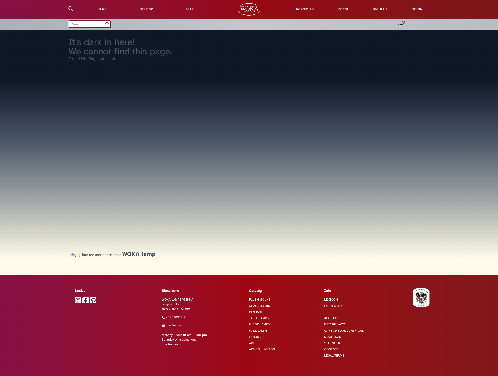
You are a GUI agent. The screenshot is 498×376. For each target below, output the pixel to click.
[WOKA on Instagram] (78, 300)
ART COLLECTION (262, 349)
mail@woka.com (176, 325)
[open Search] (70, 8)
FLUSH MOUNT (259, 300)
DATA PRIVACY (334, 324)
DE (414, 9)
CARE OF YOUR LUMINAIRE (344, 331)
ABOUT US (379, 9)
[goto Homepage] (249, 9)
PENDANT (256, 312)
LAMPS (101, 9)
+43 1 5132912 (175, 317)
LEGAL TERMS (334, 356)
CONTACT (331, 349)
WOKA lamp (138, 254)
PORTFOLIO (305, 9)
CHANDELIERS (259, 306)
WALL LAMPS (258, 331)
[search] (107, 24)
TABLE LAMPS (259, 318)
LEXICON (342, 9)
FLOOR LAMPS (259, 324)
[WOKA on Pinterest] (93, 300)
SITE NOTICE (333, 343)
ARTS (189, 9)
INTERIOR (145, 9)
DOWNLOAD (332, 337)
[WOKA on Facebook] (85, 300)
